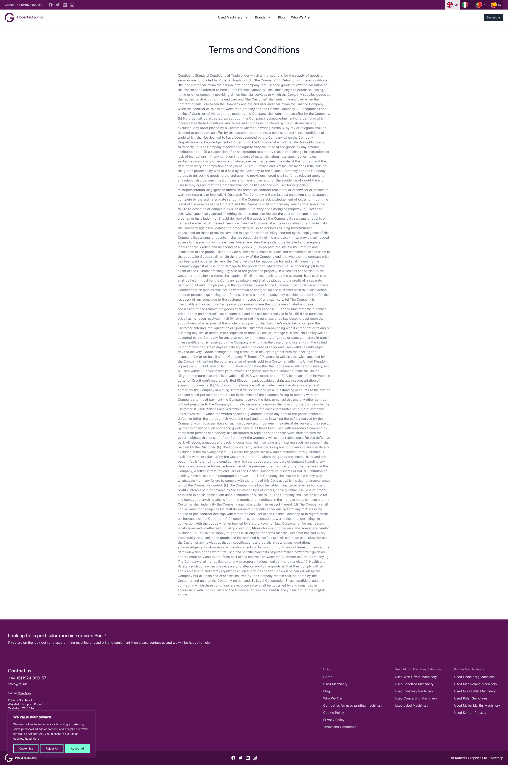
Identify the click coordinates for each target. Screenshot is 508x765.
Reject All (52, 748)
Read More (32, 738)
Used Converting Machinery (416, 698)
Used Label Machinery (411, 705)
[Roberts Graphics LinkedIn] (65, 5)
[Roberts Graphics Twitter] (58, 5)
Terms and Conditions (339, 727)
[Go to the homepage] (24, 17)
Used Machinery (230, 17)
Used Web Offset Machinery (416, 677)
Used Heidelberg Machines (474, 677)
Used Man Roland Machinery (475, 684)
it (471, 4)
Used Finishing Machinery (414, 691)
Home (327, 677)
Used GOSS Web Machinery (475, 691)
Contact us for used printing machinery (352, 705)
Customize (26, 748)
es (499, 4)
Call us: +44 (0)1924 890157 (23, 4)
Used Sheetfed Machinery (414, 684)
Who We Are (300, 17)
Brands (260, 17)
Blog (281, 17)
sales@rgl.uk (17, 684)
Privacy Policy (333, 720)
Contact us (493, 17)
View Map (24, 693)
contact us (157, 642)
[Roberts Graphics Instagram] (72, 5)
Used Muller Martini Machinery (477, 705)
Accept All (77, 748)
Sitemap (497, 758)
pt (485, 4)
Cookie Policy (333, 713)
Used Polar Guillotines (470, 698)
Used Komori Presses (470, 713)
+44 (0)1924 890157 (27, 678)
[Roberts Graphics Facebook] (51, 5)
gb (456, 4)
